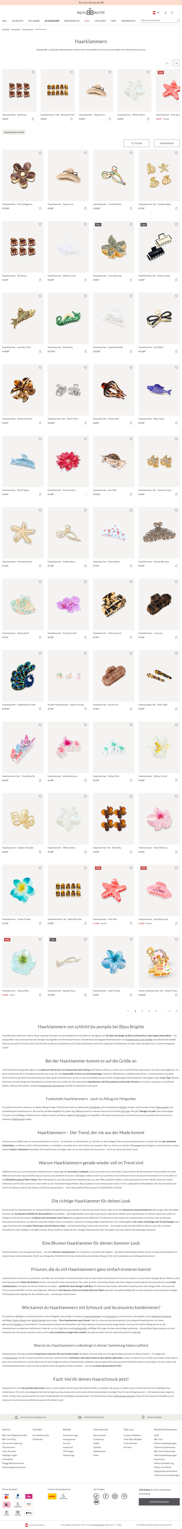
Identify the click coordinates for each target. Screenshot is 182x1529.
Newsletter (7, 1459)
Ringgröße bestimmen (13, 1463)
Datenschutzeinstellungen (167, 1475)
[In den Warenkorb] (33, 118)
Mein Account (9, 1451)
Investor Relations (132, 1435)
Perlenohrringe (70, 1435)
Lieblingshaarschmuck (124, 1396)
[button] (165, 12)
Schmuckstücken (92, 1316)
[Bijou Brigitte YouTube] (96, 1502)
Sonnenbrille (80, 1328)
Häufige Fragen (9, 1455)
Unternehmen (130, 1443)
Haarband (68, 1447)
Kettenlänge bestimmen (14, 1467)
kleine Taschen (39, 1320)
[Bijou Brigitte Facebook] (106, 1496)
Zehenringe (68, 1455)
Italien (96, 1443)
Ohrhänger (68, 1451)
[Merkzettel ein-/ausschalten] (33, 72)
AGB (156, 1435)
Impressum (159, 1459)
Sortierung (167, 143)
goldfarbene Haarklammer (52, 1085)
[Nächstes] (176, 63)
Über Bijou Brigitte (133, 1439)
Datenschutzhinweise (164, 1447)
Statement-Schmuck (161, 1316)
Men (113, 20)
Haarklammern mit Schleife (139, 1039)
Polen (96, 1455)
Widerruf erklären (162, 1467)
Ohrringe (125, 1111)
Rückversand (8, 1447)
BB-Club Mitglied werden (14, 1435)
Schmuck (17, 20)
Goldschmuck (18, 1119)
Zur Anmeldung (159, 1501)
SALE (87, 20)
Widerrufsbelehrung (164, 1463)
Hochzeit (100, 20)
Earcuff (66, 1443)
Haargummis (11, 1357)
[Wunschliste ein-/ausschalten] (40, 153)
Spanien (97, 1447)
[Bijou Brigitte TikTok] (96, 1496)
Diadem (18, 1324)
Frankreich (98, 1439)
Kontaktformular (41, 1435)
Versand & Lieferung (12, 1443)
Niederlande (99, 1451)
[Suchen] (178, 20)
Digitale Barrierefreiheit (165, 1471)
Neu (4, 20)
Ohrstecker (81, 1115)
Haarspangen (162, 1107)
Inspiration (128, 20)
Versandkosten (98, 1525)
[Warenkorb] (179, 12)
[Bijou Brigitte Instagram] (115, 1496)
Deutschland (99, 1435)
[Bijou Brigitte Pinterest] (124, 1496)
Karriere (128, 1447)
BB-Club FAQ (9, 1439)
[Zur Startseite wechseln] (91, 11)
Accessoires (52, 20)
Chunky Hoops (19, 1320)
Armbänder (94, 1107)
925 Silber (34, 20)
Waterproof (72, 20)
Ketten (122, 1107)
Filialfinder (38, 1439)
